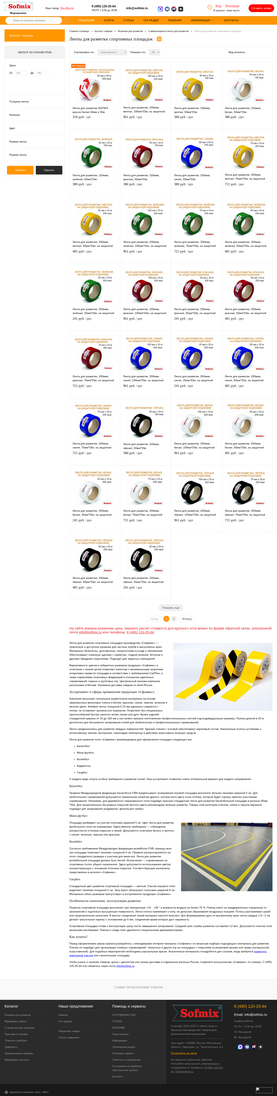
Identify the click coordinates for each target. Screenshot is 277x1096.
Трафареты (11, 1047)
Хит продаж (65, 1021)
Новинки (63, 1015)
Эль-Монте (67, 8)
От (10, 72)
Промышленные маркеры (19, 1053)
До (32, 72)
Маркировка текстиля (17, 1059)
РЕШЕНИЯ (118, 1027)
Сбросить (49, 170)
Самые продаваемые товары (138, 987)
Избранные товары (69, 1031)
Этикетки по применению (126, 1059)
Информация (119, 1040)
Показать (20, 170)
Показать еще (171, 607)
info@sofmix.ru (137, 8)
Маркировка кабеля (16, 1021)
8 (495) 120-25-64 (140, 632)
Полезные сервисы (123, 1053)
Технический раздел (123, 1047)
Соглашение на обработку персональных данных (127, 1068)
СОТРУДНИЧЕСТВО (124, 1015)
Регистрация (232, 6)
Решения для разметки (18, 1015)
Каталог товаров (21, 35)
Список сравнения (68, 1037)
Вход (218, 6)
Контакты (117, 1076)
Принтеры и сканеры (16, 1034)
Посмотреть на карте (184, 1053)
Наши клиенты (120, 1034)
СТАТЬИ (117, 1021)
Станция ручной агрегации (19, 1027)
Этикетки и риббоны (16, 1040)
